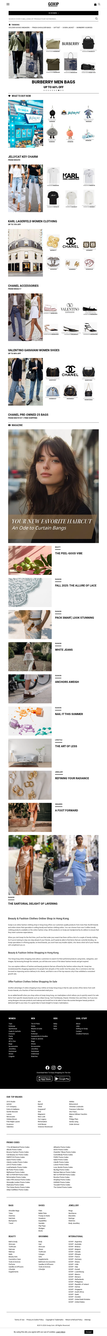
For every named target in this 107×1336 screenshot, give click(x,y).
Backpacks (13, 1221)
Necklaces (72, 1213)
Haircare (12, 1249)
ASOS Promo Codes (61, 1150)
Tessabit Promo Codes (62, 1185)
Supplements (13, 1272)
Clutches (12, 1216)
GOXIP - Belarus (74, 1247)
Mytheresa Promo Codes (16, 1172)
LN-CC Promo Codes (14, 1165)
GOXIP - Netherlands (76, 1279)
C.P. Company (11, 1107)
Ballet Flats (42, 1213)
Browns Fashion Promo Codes (18, 1152)
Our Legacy (42, 1119)
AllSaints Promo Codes (62, 1147)
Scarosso (10, 1124)
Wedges (41, 1228)
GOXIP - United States (77, 1302)
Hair (39, 1244)
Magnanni (41, 1114)
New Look (41, 1117)
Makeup (12, 1252)
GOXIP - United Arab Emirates (79, 1299)
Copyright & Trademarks (54, 1320)
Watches (34, 1056)
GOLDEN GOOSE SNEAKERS (19, 28)
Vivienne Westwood (45, 1127)
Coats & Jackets (15, 1031)
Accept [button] (89, 1332)
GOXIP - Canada (74, 1252)
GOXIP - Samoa (74, 1287)
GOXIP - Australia (75, 1244)
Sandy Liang (73, 1122)
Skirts (11, 1039)
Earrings (72, 1218)
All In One (12, 1041)
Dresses (12, 1034)
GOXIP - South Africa (76, 1292)
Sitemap (87, 1320)
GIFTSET (57, 28)
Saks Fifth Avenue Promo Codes (18, 1180)
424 (39, 1102)
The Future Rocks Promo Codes (18, 1187)
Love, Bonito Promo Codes (63, 1167)
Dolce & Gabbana (13, 1109)
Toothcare (12, 1247)
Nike (71, 1117)
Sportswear (13, 1029)
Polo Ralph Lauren (13, 1122)
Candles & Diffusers (16, 1267)
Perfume (12, 1264)
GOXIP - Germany (75, 1259)
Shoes (11, 1054)
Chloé (40, 1107)
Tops (10, 1024)
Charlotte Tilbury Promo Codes (65, 1152)
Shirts (33, 1026)
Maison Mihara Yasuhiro (78, 1114)
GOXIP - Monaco (75, 1277)
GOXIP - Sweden (75, 1297)
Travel (11, 1223)
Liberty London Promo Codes (17, 1162)
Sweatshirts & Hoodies (39, 1036)
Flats (40, 1211)
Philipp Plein (73, 1119)
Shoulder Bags (14, 1211)
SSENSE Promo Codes (62, 1182)
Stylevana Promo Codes (15, 1185)
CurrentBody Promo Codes (63, 1155)
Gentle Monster (12, 1112)
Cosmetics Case (15, 1259)
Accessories (13, 1046)
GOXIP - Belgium (75, 1249)
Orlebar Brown (12, 1119)
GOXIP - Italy (73, 1267)
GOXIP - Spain (74, 1294)
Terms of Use (19, 1320)
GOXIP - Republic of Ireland (79, 1284)
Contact (79, 1031)
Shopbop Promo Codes (62, 1180)
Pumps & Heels (44, 1216)
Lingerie (11, 1056)
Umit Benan (42, 1124)
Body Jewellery (74, 1223)
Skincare (12, 1244)
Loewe (9, 1114)
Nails (10, 1254)
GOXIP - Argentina (75, 1242)
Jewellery (12, 1049)
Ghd (39, 1112)
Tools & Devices (14, 1262)
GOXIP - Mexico (74, 1274)
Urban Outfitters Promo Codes (17, 1190)
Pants (11, 1036)
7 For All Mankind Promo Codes (18, 1147)
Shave (40, 1249)
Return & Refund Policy (74, 1320)
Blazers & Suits (36, 1029)
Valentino (10, 1127)
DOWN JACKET (69, 28)
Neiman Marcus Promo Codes (65, 1172)
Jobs (78, 1026)
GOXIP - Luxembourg (76, 1272)
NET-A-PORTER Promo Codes (17, 1175)
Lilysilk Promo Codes (61, 1162)
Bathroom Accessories (46, 1262)
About (78, 1024)
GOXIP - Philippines (76, 1282)
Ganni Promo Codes (14, 1160)
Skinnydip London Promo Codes (18, 1182)
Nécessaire (11, 1117)
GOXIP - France (74, 1257)
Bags (10, 1044)
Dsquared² (42, 1109)
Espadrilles (42, 1221)
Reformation (42, 1122)
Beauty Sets (13, 1257)
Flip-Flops (42, 1226)
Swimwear (12, 1051)
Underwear (35, 1054)
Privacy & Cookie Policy (35, 1320)
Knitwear (12, 1026)
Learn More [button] (60, 1332)
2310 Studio (11, 1102)
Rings (71, 1211)
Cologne (41, 1254)
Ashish (9, 1104)
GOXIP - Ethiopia (75, 1254)
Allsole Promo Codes (14, 1150)
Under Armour (74, 1124)
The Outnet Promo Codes (63, 1187)
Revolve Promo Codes (62, 1177)
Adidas (71, 1102)
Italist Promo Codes (61, 1160)
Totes (11, 1213)
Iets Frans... (73, 1112)
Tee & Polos (35, 1024)
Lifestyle (12, 1269)
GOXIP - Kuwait (74, 1269)
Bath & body (13, 1242)
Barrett (40, 1104)
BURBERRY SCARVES (84, 28)
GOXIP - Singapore (75, 1289)
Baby (55, 1024)
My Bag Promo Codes (61, 1170)
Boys (55, 1029)
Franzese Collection (76, 1109)
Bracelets (72, 1216)
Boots (40, 1231)
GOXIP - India (73, 1264)
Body (40, 1242)
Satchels (12, 1218)
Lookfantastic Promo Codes (17, 1167)
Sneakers (42, 1218)
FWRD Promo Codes (61, 1157)
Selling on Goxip (82, 1029)
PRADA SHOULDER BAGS (41, 28)
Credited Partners (82, 1034)
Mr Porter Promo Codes (15, 1170)
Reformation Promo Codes (16, 1177)
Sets (40, 1257)
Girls (55, 1026)
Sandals (41, 1223)
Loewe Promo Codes (61, 1165)
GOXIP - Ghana (74, 1262)
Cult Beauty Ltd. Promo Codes (17, 1155)
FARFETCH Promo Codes (16, 1157)
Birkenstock (73, 1104)
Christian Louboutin (76, 1107)
